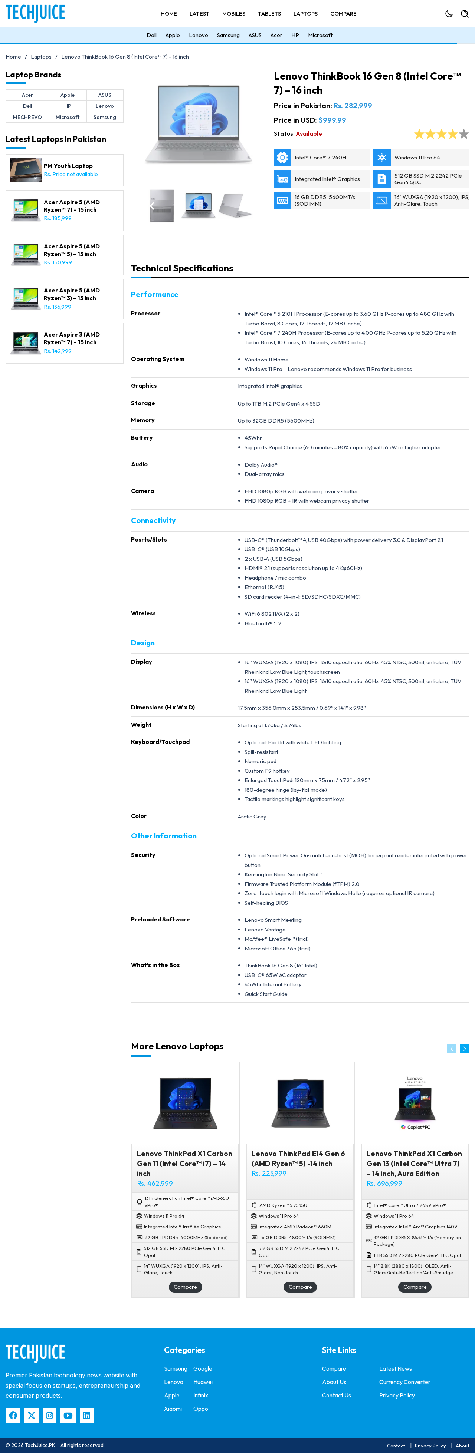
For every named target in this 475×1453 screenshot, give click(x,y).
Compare (343, 13)
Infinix (200, 1395)
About (462, 1446)
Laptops (306, 13)
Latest (200, 13)
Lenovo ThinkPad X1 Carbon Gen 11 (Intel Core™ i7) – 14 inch (184, 1163)
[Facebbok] (13, 1415)
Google (202, 1368)
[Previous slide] (451, 1048)
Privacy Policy (397, 1395)
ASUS (255, 35)
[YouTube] (68, 1415)
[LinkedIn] (87, 1415)
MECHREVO (27, 117)
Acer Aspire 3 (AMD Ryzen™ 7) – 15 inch (72, 338)
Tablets (269, 13)
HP (295, 35)
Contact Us (336, 1395)
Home (169, 13)
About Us (334, 1382)
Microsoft (320, 35)
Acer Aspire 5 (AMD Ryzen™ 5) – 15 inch (72, 250)
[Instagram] (49, 1415)
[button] (151, 206)
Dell (152, 35)
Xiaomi (173, 1408)
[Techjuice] (39, 13)
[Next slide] (464, 1048)
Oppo (200, 1408)
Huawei (203, 1382)
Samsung (228, 35)
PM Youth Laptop (68, 165)
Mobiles (233, 13)
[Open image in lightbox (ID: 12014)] (198, 124)
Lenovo (198, 35)
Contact (396, 1446)
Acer (276, 35)
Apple (173, 35)
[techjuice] (35, 1353)
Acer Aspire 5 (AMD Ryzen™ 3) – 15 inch (72, 294)
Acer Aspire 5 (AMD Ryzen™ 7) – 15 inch (72, 206)
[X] (31, 1415)
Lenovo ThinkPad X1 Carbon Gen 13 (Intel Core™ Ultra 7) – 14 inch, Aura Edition (414, 1163)
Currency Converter (404, 1382)
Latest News (395, 1368)
